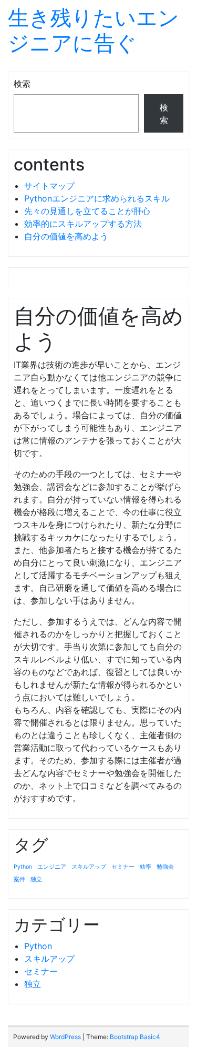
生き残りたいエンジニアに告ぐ (93, 30)
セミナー (122, 866)
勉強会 (165, 866)
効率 (145, 866)
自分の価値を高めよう (66, 236)
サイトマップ (49, 185)
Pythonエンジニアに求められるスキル (97, 198)
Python (23, 866)
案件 (19, 879)
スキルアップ (88, 866)
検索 (22, 83)
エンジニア (51, 866)
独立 (36, 879)
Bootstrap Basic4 (135, 1037)
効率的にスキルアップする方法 (83, 223)
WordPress (65, 1037)
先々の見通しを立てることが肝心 (87, 211)
